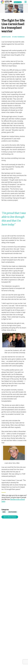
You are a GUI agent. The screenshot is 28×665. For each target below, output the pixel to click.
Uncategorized (12, 512)
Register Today (17, 2)
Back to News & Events (10, 517)
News (4, 512)
